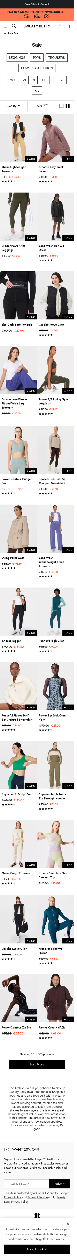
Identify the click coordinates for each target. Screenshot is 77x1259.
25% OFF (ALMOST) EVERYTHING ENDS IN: (35, 12)
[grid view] (67, 106)
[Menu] (6, 26)
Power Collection (37, 68)
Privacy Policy (13, 1197)
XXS (12, 80)
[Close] (68, 1224)
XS (24, 80)
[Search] (14, 25)
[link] (37, 28)
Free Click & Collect (37, 4)
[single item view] (61, 106)
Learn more (58, 1239)
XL (62, 80)
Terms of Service (38, 1197)
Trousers (56, 57)
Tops (37, 57)
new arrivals (53, 1118)
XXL (37, 90)
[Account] (60, 26)
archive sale (11, 33)
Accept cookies (36, 1249)
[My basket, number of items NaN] (68, 26)
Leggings (17, 57)
